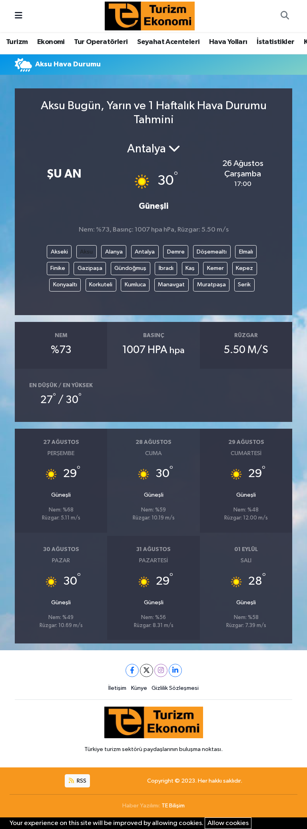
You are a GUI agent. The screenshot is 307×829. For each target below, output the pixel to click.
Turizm (17, 42)
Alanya (114, 252)
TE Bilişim (173, 806)
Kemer (215, 268)
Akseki (59, 252)
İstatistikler (275, 42)
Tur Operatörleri (101, 42)
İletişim (117, 688)
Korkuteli (100, 285)
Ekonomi (51, 42)
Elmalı (246, 252)
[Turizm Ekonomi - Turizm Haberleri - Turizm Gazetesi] (150, 15)
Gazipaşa (90, 268)
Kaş (190, 268)
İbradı (166, 268)
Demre (176, 252)
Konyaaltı (65, 285)
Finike (57, 268)
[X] (146, 670)
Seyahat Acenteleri (168, 42)
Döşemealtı (212, 252)
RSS (81, 781)
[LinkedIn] (175, 670)
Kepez (244, 268)
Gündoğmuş (130, 268)
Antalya (145, 252)
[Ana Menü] (18, 15)
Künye (139, 688)
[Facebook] (132, 670)
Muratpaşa (211, 285)
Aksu (86, 252)
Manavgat (171, 285)
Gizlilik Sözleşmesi (175, 688)
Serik (244, 285)
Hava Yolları (228, 42)
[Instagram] (160, 670)
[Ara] (284, 16)
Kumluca (135, 285)
